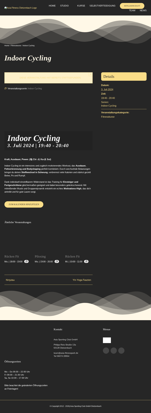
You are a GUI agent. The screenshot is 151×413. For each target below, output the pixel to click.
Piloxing (40, 256)
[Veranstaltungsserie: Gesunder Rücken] (26, 261)
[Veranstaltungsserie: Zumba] (57, 261)
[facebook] (106, 350)
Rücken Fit (11, 256)
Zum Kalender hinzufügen (24, 204)
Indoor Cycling (108, 105)
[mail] (121, 350)
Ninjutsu (10, 280)
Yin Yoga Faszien (82, 280)
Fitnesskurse (108, 117)
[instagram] (114, 350)
